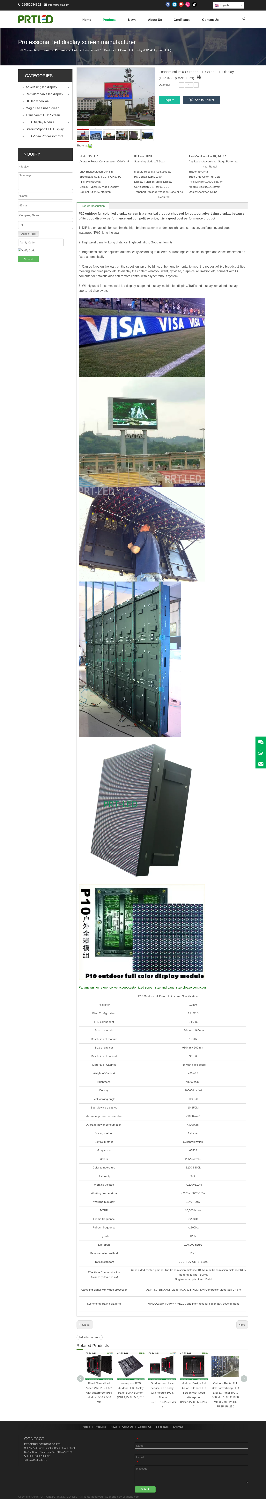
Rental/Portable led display (44, 94)
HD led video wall (38, 101)
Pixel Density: (197, 181)
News (113, 1426)
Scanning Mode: (144, 161)
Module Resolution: (146, 171)
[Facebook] (168, 4)
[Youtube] (181, 4)
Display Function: (144, 181)
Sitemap (178, 1426)
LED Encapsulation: (91, 171)
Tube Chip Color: (199, 176)
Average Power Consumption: (97, 161)
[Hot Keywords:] (244, 18)
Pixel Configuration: (201, 156)
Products (100, 1426)
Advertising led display (41, 87)
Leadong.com (130, 1496)
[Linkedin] (174, 4)
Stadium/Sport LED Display (45, 129)
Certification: (142, 186)
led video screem (89, 1337)
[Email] (260, 763)
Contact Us (144, 1426)
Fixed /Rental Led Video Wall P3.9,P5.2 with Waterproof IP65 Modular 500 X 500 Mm (99, 1392)
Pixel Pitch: (86, 181)
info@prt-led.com (58, 4)
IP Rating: (140, 156)
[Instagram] (187, 4)
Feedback (162, 1426)
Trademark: (196, 171)
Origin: (193, 191)
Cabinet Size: (87, 191)
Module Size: (197, 186)
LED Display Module (40, 122)
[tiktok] (194, 4)
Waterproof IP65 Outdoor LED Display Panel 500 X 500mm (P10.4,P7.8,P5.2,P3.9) (130, 1392)
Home (86, 1426)
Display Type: (87, 186)
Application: (196, 161)
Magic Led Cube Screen (42, 108)
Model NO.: (86, 156)
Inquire (169, 100)
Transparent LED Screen (43, 115)
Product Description (93, 205)
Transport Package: (146, 191)
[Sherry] (260, 742)
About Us (127, 1426)
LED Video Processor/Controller (48, 136)
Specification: (87, 176)
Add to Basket (204, 100)
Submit (28, 259)
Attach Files (28, 233)
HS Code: (140, 176)
